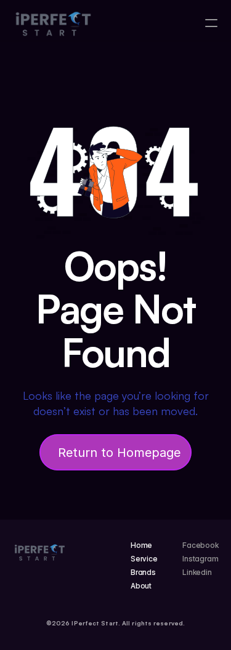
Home (142, 545)
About (141, 585)
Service (144, 558)
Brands (143, 572)
